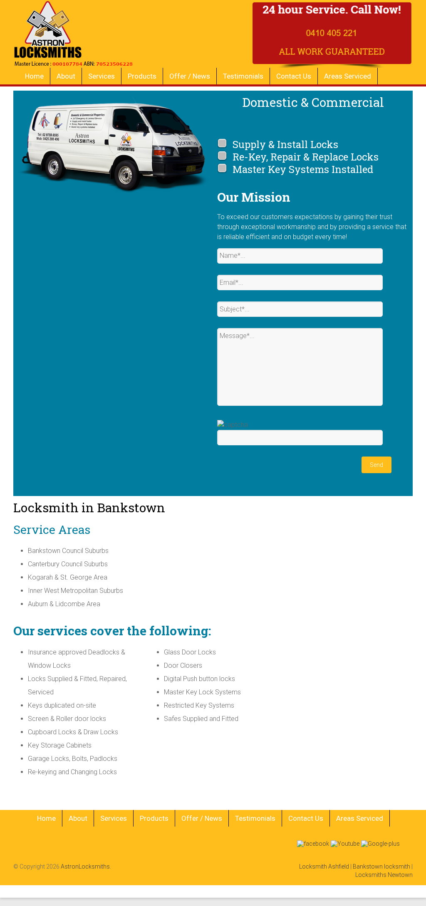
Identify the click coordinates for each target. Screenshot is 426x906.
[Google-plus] (380, 842)
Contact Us (293, 76)
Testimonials (243, 76)
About (66, 76)
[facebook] (313, 842)
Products (142, 76)
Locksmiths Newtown (384, 874)
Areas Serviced (347, 76)
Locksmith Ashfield (324, 866)
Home (34, 76)
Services (101, 76)
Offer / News (189, 76)
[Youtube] (345, 842)
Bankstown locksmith (381, 866)
